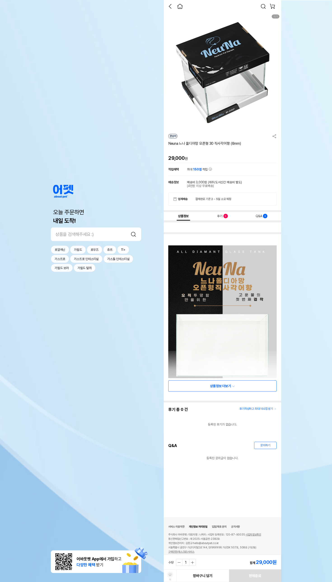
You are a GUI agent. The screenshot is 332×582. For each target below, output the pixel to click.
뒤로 (170, 6)
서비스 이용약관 (176, 526)
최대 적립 (198, 169)
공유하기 (274, 136)
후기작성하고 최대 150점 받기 (256, 408)
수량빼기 (179, 562)
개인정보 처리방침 (198, 526)
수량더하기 (192, 562)
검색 (133, 234)
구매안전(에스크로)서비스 (181, 551)
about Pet (63, 191)
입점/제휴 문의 (219, 526)
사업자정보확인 (253, 534)
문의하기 (265, 445)
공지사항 (235, 526)
